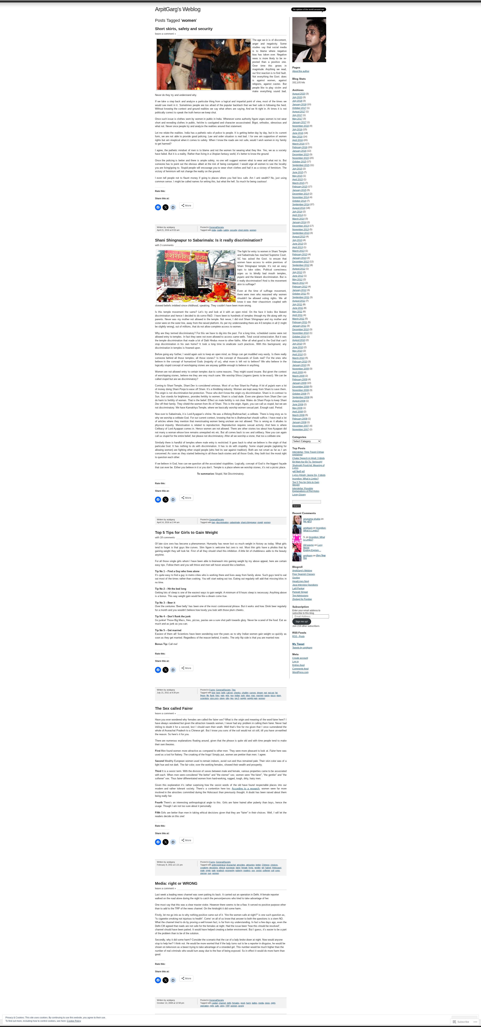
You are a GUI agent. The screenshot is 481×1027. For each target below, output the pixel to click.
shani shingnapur (248, 522)
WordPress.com (300, 672)
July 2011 (297, 304)
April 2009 (297, 372)
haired (268, 867)
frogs (251, 867)
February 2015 (299, 186)
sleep (222, 698)
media (261, 1003)
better (258, 865)
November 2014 (300, 197)
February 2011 (299, 322)
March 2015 (298, 183)
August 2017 (298, 111)
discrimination (222, 522)
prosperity (229, 870)
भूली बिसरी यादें (298, 471)
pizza (273, 695)
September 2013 (300, 233)
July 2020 (297, 97)
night (273, 1003)
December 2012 (300, 261)
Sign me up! (302, 621)
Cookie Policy (74, 1021)
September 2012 (300, 265)
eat (265, 692)
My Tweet (298, 643)
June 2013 (297, 243)
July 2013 (297, 240)
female (244, 867)
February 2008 (299, 418)
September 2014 (300, 204)
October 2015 (299, 161)
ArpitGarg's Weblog (177, 9)
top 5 (237, 698)
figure (202, 695)
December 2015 (300, 154)
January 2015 (299, 190)
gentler (257, 867)
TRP (227, 1006)
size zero (214, 698)
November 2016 (300, 126)
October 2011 (299, 293)
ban (213, 522)
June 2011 (297, 308)
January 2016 (299, 151)
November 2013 (300, 229)
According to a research (245, 788)
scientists (204, 698)
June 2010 (297, 347)
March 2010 (298, 358)
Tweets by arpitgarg (302, 647)
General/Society (216, 227)
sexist (259, 870)
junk (243, 695)
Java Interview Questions (305, 585)
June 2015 (297, 172)
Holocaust (276, 867)
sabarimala (235, 522)
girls (227, 695)
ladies (254, 1003)
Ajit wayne (308, 545)
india (214, 230)
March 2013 (298, 251)
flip (207, 695)
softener (266, 870)
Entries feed (298, 665)
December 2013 (300, 226)
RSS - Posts (298, 636)
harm (248, 1003)
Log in (295, 661)
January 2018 (299, 104)
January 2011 (299, 326)
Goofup (296, 577)
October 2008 (299, 393)
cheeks (237, 692)
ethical (222, 867)
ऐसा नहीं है (307, 521)
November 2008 (300, 390)
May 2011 (297, 311)
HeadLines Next (300, 581)
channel (222, 1003)
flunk (212, 695)
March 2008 (298, 415)
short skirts (243, 230)
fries (217, 695)
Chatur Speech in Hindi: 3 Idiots (308, 458)
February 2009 (299, 379)
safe (217, 1006)
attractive (250, 865)
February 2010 (299, 361)
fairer (238, 867)
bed (213, 692)
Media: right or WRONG (176, 883)
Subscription (300, 606)
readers (246, 870)
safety (226, 230)
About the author (300, 71)
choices (274, 865)
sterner (203, 873)
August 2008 (298, 401)
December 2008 (300, 386)
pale (214, 870)
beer (218, 692)
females (235, 1003)
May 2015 (297, 176)
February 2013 (299, 254)
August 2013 (298, 236)
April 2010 (297, 354)
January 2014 (299, 222)
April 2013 (297, 247)
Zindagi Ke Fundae (302, 599)
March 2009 (298, 376)
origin (208, 870)
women (253, 230)
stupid (260, 522)
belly (223, 692)
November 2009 (300, 368)
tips (232, 698)
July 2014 (297, 211)
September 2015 (300, 165)
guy (232, 695)
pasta (266, 695)
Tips (234, 690)
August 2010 (298, 340)
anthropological (218, 865)
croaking (204, 867)
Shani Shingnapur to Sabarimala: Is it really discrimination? (208, 240)
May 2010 (297, 351)
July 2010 (297, 343)
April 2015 (297, 179)
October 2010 (299, 336)
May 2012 (297, 279)
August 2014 (298, 208)
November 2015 (300, 158)
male (202, 870)
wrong (241, 1006)
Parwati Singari (300, 592)
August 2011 (298, 301)
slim (227, 698)
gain (222, 695)
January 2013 (299, 258)
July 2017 (297, 115)
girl (263, 867)
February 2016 (299, 147)
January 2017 (299, 122)
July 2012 (297, 272)
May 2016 (297, 136)
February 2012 (299, 286)
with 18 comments (165, 537)
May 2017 (297, 118)
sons (277, 870)
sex (253, 870)
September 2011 (300, 297)
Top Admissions (300, 595)
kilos (248, 695)
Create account (300, 658)
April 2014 (297, 215)
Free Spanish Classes (303, 574)
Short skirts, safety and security (184, 29)
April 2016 (297, 140)
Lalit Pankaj (298, 588)
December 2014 (300, 193)
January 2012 (299, 290)
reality (219, 230)
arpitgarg (307, 528)
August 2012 (298, 268)
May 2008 (297, 408)
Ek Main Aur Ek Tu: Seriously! (307, 461)
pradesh (220, 870)
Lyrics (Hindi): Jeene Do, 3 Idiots (308, 475)
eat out (271, 692)
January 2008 (299, 422)
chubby (245, 692)
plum (279, 695)
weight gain (252, 698)
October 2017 (299, 108)
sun (209, 873)
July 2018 (297, 101)
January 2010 (299, 365)
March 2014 (298, 218)
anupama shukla (311, 519)
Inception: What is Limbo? (305, 478)
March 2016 (298, 143)
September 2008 (300, 397)
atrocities (241, 865)
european (230, 867)
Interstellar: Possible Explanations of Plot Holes (305, 489)
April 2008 (297, 411)
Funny (212, 690)
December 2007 (300, 426)
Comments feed (300, 668)
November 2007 (300, 429)
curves (253, 692)
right (212, 1006)
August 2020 (298, 93)
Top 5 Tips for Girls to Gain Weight (186, 532)
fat (276, 692)
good (242, 1003)
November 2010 (300, 333)
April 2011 (297, 315)
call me (229, 692)
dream (260, 692)
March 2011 (298, 318)
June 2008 (297, 404)
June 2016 (297, 133)
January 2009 (299, 383)
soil (272, 870)
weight (243, 698)
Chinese (265, 865)
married (259, 695)
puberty (238, 870)
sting (222, 1006)
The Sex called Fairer (174, 708)
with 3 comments (164, 245)
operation (204, 1006)
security (233, 230)
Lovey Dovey (299, 494)
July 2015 (297, 168)
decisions (213, 867)
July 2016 (297, 129)
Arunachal (231, 865)
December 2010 (300, 329)
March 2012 (298, 283)
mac (253, 695)
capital (215, 1003)
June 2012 (297, 276)
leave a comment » (165, 33)
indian (237, 695)
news (267, 1003)
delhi (229, 1003)
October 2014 (299, 201)
